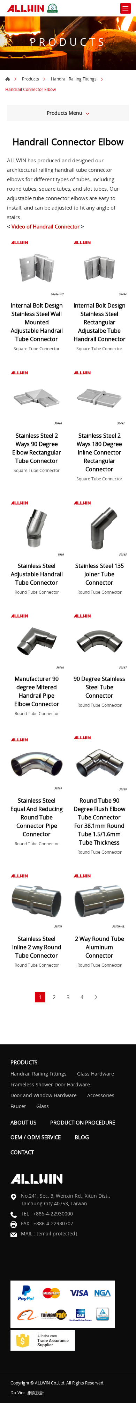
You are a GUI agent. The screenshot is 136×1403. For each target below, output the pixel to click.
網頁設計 (36, 1392)
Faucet (18, 1106)
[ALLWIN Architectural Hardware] (33, 8)
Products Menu (64, 113)
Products (30, 79)
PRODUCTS (23, 1062)
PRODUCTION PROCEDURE (82, 1122)
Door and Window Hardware (43, 1095)
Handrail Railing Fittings (74, 79)
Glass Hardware (95, 1073)
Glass (42, 1106)
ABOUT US (23, 1122)
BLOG (82, 1137)
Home (7, 79)
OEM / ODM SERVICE (35, 1137)
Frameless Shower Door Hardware (50, 1084)
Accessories (100, 1095)
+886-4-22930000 (53, 1213)
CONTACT (22, 1152)
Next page (96, 997)
